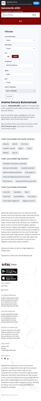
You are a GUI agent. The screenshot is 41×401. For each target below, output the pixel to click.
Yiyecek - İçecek (9, 148)
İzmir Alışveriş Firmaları (9, 302)
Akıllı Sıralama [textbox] (11, 65)
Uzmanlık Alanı (10, 37)
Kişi (8, 56)
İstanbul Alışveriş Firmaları (10, 298)
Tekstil (29, 148)
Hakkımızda (5, 346)
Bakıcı (27, 192)
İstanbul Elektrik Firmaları (9, 314)
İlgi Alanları (4, 290)
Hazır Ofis (6, 192)
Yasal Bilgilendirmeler (8, 350)
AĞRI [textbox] (8, 74)
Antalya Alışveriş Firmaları (10, 306)
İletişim (3, 348)
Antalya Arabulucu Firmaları (10, 338)
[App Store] (9, 278)
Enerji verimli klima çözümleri (26, 181)
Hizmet (15, 153)
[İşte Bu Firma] (9, 265)
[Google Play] (9, 271)
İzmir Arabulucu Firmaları (9, 334)
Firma (15, 56)
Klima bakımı (7, 181)
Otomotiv (24, 144)
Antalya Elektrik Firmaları (9, 322)
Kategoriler (5, 288)
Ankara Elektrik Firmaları (9, 316)
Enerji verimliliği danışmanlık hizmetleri (16, 177)
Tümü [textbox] (8, 40)
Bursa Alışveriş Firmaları (9, 304)
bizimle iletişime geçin (9, 126)
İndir (36, 3)
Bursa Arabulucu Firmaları (10, 336)
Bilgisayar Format (29, 201)
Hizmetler (4, 286)
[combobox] (20, 40)
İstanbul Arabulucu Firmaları (10, 330)
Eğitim (21, 148)
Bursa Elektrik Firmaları (8, 320)
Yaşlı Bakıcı (17, 192)
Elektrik (15, 144)
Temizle (9, 96)
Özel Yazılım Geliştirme (11, 201)
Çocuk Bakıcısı (19, 197)
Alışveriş (6, 144)
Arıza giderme (30, 172)
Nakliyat (6, 153)
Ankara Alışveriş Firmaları (9, 300)
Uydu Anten (32, 197)
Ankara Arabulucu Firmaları (10, 332)
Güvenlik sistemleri (27, 168)
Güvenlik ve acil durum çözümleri (14, 164)
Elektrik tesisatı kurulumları (12, 172)
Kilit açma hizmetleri (10, 168)
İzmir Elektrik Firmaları (8, 318)
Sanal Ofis (6, 197)
